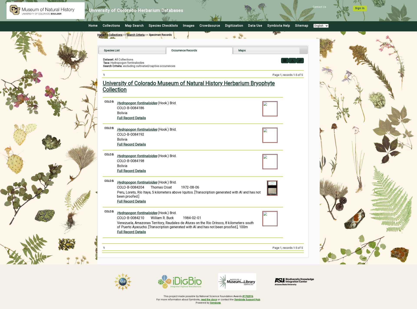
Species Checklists (163, 25)
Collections (111, 25)
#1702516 (247, 296)
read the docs (209, 299)
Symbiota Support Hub (247, 299)
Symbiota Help (278, 25)
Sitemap (301, 25)
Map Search (134, 25)
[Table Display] (285, 60)
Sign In (360, 8)
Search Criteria (136, 34)
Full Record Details (131, 118)
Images (189, 25)
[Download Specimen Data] (292, 60)
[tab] (132, 50)
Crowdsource (210, 25)
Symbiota (215, 302)
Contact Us (319, 6)
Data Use (255, 25)
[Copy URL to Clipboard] (300, 60)
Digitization (234, 25)
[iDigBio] (180, 281)
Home (93, 25)
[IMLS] (237, 281)
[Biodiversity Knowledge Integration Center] (294, 281)
